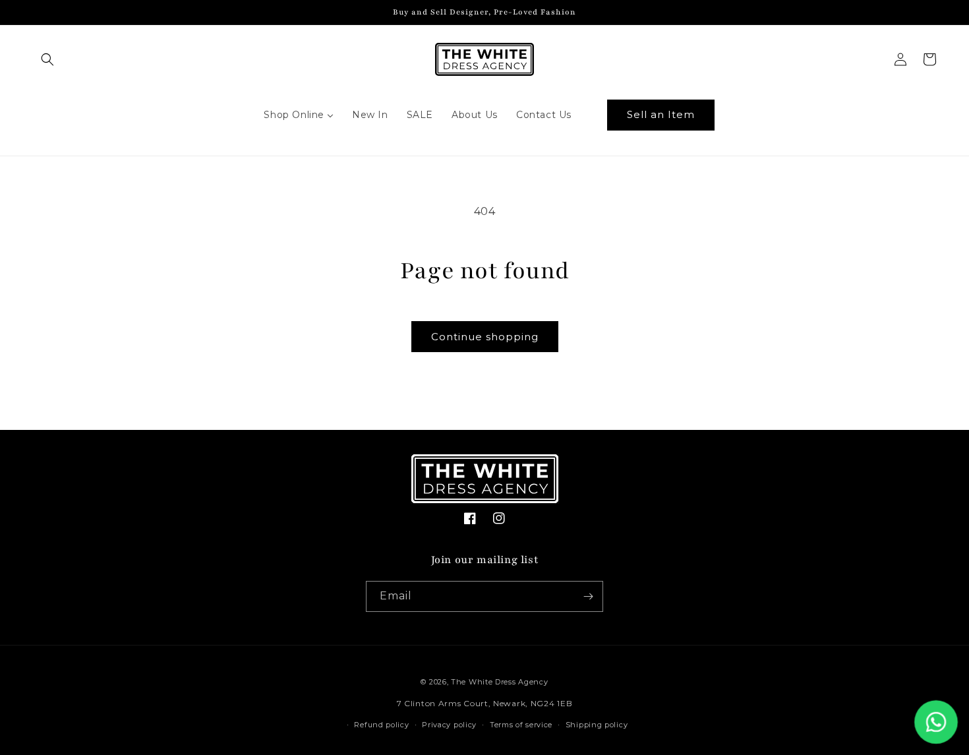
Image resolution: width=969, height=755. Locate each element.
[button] (47, 59)
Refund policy (381, 724)
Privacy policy (449, 724)
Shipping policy (597, 724)
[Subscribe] (587, 596)
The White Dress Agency (499, 681)
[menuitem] (298, 115)
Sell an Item (661, 114)
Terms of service (521, 724)
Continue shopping (485, 336)
